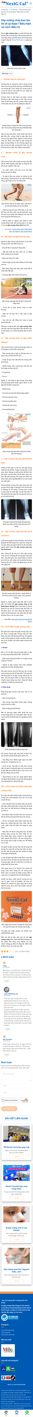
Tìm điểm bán (6, 1415)
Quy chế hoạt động (7, 1330)
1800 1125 (27, 1414)
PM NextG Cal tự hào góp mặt (16, 1147)
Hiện (10, 73)
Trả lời (6, 981)
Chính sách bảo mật (7, 1335)
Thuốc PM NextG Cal (19, 40)
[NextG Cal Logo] (15, 3)
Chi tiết (16, 1157)
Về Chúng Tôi (5, 1332)
